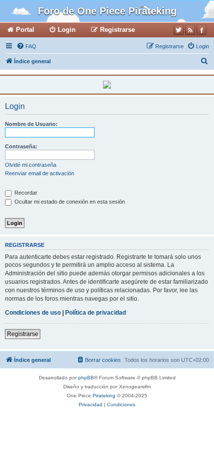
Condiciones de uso (33, 312)
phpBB (86, 377)
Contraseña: (21, 146)
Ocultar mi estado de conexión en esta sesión (69, 202)
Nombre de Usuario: (31, 124)
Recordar (25, 193)
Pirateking (104, 395)
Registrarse (22, 334)
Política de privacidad (95, 312)
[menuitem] (26, 46)
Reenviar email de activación (39, 173)
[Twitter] (179, 30)
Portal (25, 29)
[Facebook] (202, 30)
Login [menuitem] (67, 29)
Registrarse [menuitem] (117, 29)
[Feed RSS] (190, 30)
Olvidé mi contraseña (30, 165)
